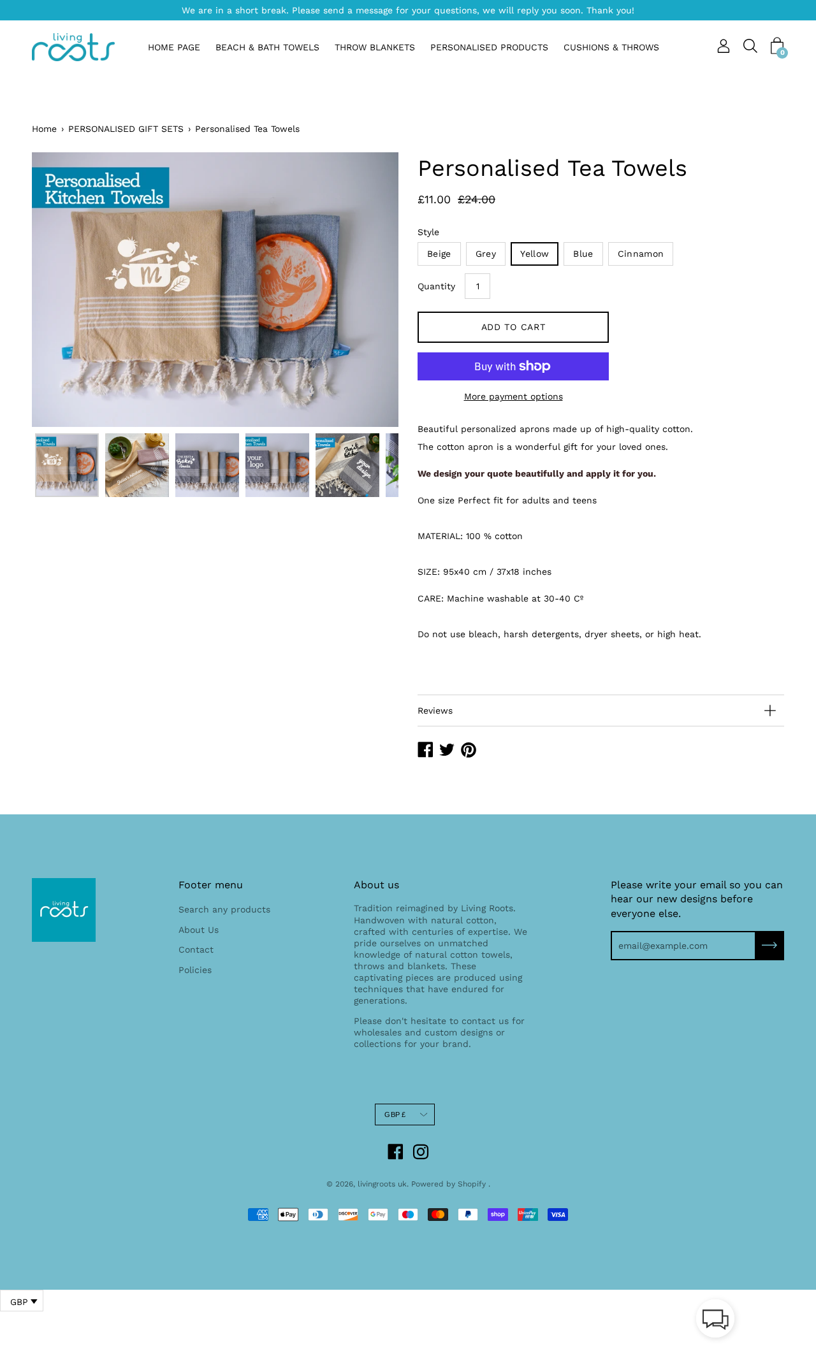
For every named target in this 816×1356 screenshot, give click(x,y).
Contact (196, 949)
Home (44, 129)
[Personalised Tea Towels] (67, 465)
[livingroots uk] (73, 47)
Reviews (435, 710)
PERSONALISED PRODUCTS (489, 47)
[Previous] (63, 289)
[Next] (366, 289)
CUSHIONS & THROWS (611, 47)
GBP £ (394, 1114)
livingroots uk (382, 1183)
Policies (195, 970)
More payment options (513, 396)
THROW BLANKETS (375, 47)
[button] (715, 1321)
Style (428, 232)
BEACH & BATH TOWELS (267, 47)
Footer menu (210, 885)
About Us (198, 930)
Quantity (436, 286)
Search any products (224, 909)
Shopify (472, 1183)
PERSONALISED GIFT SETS (126, 129)
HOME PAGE (174, 47)
